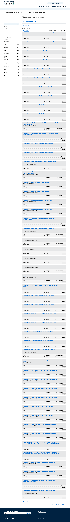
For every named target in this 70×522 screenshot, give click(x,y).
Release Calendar (43, 6)
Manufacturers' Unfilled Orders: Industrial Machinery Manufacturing (38, 295)
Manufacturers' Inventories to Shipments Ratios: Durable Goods (37, 68)
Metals (5, 68)
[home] (9, 3)
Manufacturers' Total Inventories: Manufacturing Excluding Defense (38, 86)
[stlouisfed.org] (9, 1)
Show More (17, 78)
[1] (52, 504)
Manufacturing (6, 41)
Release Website (8, 20)
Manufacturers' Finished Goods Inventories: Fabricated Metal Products (39, 462)
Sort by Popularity (62, 30)
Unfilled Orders (6, 59)
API (48, 6)
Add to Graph (26, 30)
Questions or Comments (42, 512)
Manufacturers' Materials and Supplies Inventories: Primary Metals (38, 331)
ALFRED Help (40, 514)
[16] (65, 504)
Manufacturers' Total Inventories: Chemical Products (35, 104)
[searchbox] (55, 3)
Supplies (5, 72)
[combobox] (55, 3)
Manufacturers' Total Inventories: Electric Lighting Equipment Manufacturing (40, 370)
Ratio (5, 69)
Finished (5, 75)
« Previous (55, 504)
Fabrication (6, 54)
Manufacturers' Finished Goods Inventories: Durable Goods (36, 182)
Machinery (5, 65)
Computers (6, 63)
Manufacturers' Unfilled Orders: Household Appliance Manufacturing (38, 239)
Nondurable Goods (7, 53)
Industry (5, 43)
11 (61, 504)
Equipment (5, 56)
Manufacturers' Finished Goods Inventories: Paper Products (36, 50)
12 (62, 504)
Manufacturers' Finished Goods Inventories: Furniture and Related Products (40, 313)
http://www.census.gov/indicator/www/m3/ (30, 21)
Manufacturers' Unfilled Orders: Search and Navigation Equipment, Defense (40, 388)
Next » (64, 504)
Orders (5, 50)
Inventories (6, 47)
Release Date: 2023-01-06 (53, 30)
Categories (53, 6)
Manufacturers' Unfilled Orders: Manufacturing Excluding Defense (38, 406)
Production (6, 49)
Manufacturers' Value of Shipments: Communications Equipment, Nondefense (40, 32)
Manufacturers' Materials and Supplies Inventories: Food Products (38, 200)
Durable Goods (6, 46)
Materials (5, 71)
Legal (38, 516)
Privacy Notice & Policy (41, 518)
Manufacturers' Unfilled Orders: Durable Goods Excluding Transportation (39, 424)
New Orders (6, 62)
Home (5, 8)
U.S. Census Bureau (13, 8)
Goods (5, 44)
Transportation (6, 66)
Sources (59, 6)
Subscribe (28, 513)
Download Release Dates (9, 17)
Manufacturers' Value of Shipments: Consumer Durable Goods (37, 257)
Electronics (6, 57)
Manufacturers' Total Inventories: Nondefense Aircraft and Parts (38, 143)
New (4, 60)
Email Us (6, 88)
